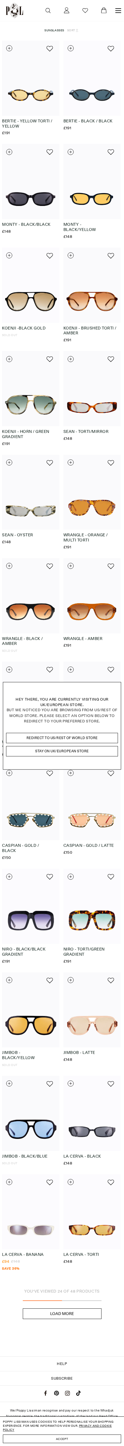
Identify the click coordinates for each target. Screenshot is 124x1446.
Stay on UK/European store (62, 751)
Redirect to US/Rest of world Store (62, 737)
